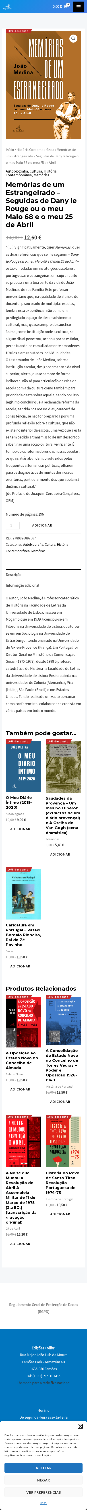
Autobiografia (17, 171)
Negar (43, 1480)
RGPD (43, 1503)
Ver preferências (43, 1492)
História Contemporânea (35, 150)
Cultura (36, 171)
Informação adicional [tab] (22, 585)
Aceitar (44, 1468)
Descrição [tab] (13, 574)
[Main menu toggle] (78, 7)
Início (10, 150)
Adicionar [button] (20, 829)
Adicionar (42, 525)
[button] (80, 1426)
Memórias (41, 175)
